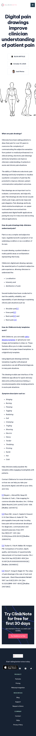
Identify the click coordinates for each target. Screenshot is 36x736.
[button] (32, 5)
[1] (17, 309)
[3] (14, 316)
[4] (15, 320)
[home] (9, 5)
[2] (15, 312)
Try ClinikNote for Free (18, 636)
